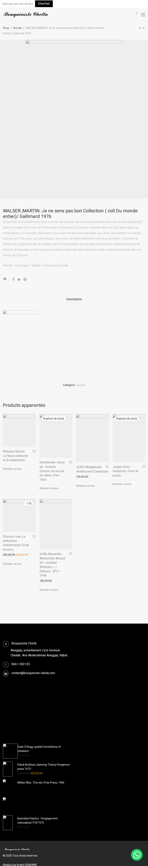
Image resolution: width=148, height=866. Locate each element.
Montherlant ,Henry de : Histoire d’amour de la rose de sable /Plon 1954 (52, 471)
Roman (17, 27)
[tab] (74, 299)
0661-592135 (20, 664)
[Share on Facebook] (13, 280)
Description (74, 299)
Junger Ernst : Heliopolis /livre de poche (126, 471)
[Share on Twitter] (19, 280)
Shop (6, 27)
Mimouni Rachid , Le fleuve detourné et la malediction (15, 456)
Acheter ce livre (12, 468)
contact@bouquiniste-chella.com (33, 673)
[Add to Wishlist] (6, 279)
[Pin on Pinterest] (25, 280)
